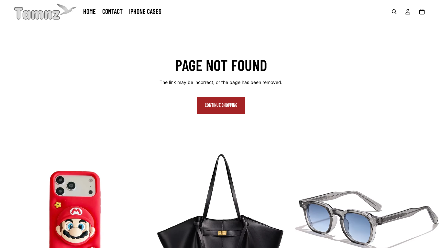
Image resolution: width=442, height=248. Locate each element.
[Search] (394, 12)
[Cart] (422, 12)
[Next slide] (137, 221)
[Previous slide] (9, 221)
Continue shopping (221, 105)
